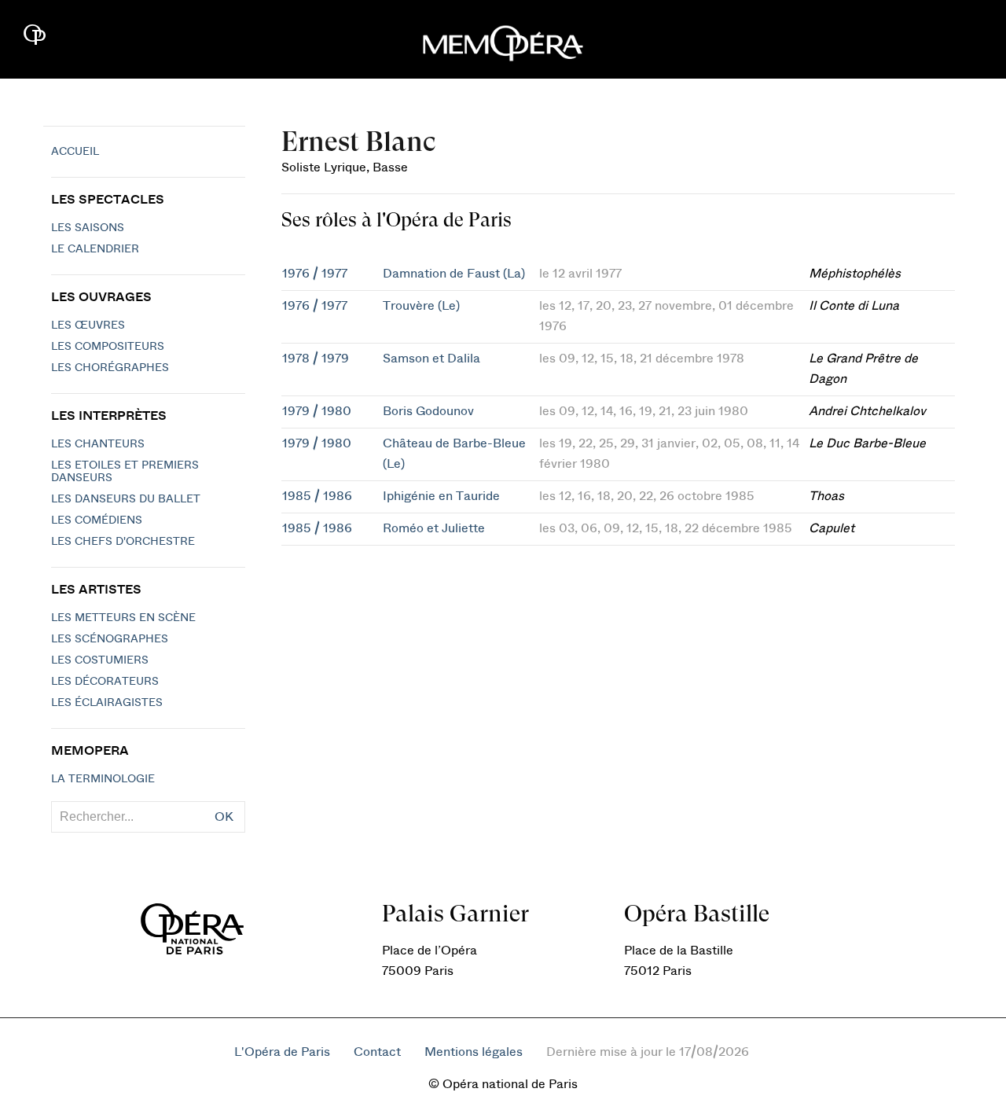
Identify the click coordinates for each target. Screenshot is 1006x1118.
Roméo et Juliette (434, 528)
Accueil (75, 151)
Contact (377, 1052)
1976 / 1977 (314, 273)
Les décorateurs (105, 681)
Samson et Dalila (431, 358)
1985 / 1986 (317, 496)
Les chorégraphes (110, 367)
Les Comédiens (96, 520)
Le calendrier (95, 249)
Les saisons (87, 228)
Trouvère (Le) (421, 306)
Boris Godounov (428, 411)
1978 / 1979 (315, 358)
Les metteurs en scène (123, 617)
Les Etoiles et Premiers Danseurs (125, 472)
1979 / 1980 (316, 411)
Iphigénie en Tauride (441, 496)
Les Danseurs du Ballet (125, 499)
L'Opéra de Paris (282, 1052)
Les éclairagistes (107, 702)
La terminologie (103, 779)
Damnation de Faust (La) (454, 273)
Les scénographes (109, 639)
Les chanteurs (98, 444)
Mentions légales (473, 1052)
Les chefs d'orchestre (123, 541)
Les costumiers (100, 660)
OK (224, 817)
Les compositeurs (107, 346)
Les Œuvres (88, 325)
